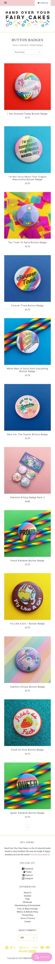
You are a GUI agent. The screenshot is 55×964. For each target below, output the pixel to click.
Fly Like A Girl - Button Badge (27, 623)
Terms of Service (27, 918)
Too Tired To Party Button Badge (27, 242)
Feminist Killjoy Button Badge (27, 686)
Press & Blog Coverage (27, 908)
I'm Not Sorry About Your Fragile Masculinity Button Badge (28, 178)
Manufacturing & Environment (27, 905)
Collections (24, 45)
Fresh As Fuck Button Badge (27, 749)
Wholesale (27, 902)
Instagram (28, 878)
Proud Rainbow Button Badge (27, 560)
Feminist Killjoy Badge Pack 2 (27, 497)
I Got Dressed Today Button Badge (27, 113)
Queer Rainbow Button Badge (27, 813)
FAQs (27, 899)
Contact (27, 921)
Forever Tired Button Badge (27, 305)
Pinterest (29, 875)
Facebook (28, 868)
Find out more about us (40, 854)
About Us (27, 892)
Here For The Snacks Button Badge (27, 434)
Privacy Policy (27, 915)
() (44, 3)
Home (14, 45)
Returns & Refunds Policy (27, 911)
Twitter (29, 872)
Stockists (27, 895)
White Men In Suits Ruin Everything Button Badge (27, 370)
